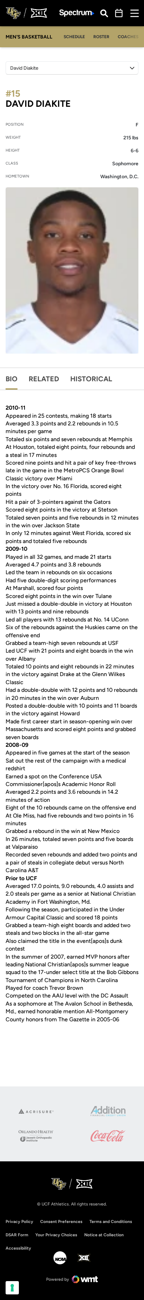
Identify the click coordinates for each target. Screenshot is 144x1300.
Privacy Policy (19, 1221)
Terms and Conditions (110, 1221)
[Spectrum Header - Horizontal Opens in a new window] (76, 13)
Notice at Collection (104, 1234)
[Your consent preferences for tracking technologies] (12, 1287)
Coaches (128, 36)
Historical (91, 379)
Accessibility (18, 1248)
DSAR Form (17, 1234)
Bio (11, 379)
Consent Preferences (61, 1221)
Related (44, 379)
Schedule (74, 36)
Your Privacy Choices (56, 1234)
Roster (101, 36)
